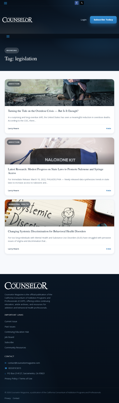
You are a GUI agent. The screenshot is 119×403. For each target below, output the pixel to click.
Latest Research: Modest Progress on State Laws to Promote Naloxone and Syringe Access (55, 171)
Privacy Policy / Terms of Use (18, 378)
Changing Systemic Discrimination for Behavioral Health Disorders (47, 231)
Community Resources (15, 347)
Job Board (9, 337)
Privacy (8, 398)
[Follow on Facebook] (77, 3)
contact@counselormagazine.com (24, 363)
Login (83, 19)
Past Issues (10, 326)
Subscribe (9, 342)
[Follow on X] (82, 3)
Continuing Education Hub (17, 331)
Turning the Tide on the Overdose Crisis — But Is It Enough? (43, 111)
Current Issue (11, 321)
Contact (16, 398)
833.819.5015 (15, 368)
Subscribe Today (103, 19)
